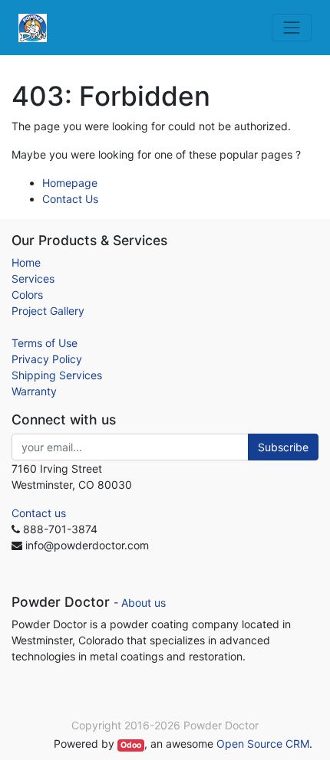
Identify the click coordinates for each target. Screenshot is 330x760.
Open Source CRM (262, 743)
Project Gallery (48, 310)
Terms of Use (45, 342)
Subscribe (283, 447)
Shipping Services (57, 375)
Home (26, 262)
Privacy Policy (47, 358)
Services (33, 278)
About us (143, 602)
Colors (27, 294)
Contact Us (70, 198)
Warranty (34, 391)
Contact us (39, 512)
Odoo (130, 745)
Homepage (69, 182)
